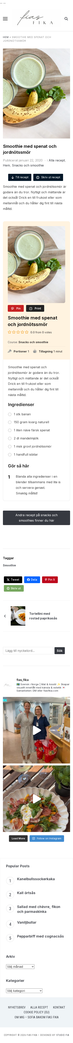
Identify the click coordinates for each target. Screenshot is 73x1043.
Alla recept (57, 160)
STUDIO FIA (62, 1035)
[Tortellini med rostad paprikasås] (18, 615)
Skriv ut (16, 588)
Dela (34, 579)
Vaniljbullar (26, 922)
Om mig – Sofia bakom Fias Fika (37, 1017)
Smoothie (9, 565)
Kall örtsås (26, 893)
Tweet (15, 579)
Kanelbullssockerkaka (36, 879)
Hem (6, 37)
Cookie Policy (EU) (36, 1012)
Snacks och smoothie (28, 165)
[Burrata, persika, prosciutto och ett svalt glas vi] (36, 798)
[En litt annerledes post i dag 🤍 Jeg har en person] (36, 730)
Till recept (21, 177)
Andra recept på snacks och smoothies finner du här (36, 517)
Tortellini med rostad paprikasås (43, 616)
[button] (5, 18)
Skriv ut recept (50, 177)
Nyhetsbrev (17, 1007)
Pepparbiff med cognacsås (40, 936)
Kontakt (59, 1007)
